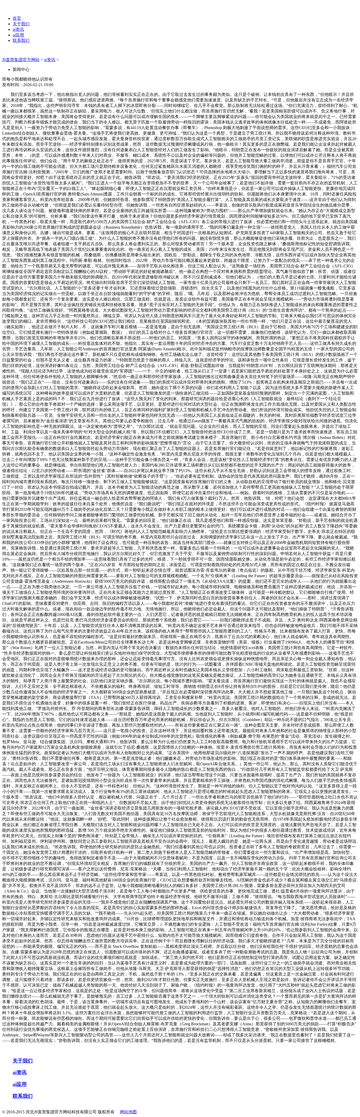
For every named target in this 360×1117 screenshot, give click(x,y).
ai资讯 (18, 29)
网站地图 (128, 1112)
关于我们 (21, 24)
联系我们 (21, 40)
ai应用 (18, 35)
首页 (17, 18)
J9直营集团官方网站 (21, 59)
